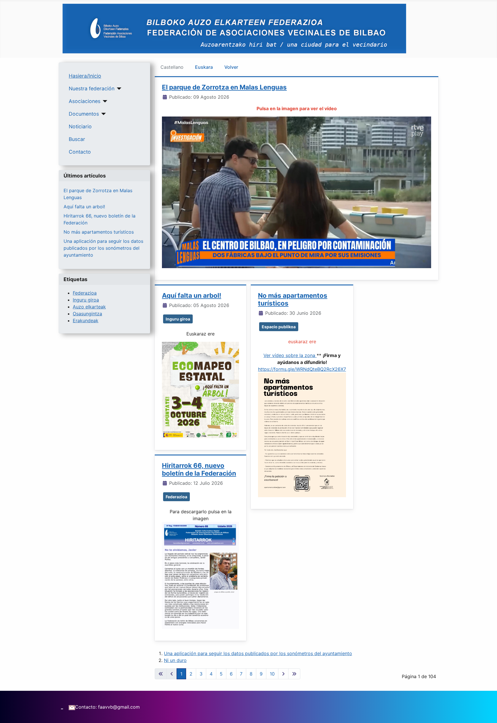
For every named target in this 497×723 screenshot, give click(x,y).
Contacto (80, 152)
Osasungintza (87, 313)
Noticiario (80, 126)
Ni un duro (175, 660)
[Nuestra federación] (118, 88)
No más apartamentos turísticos (99, 232)
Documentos (84, 114)
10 (272, 674)
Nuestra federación (91, 88)
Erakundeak (85, 320)
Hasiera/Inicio (85, 76)
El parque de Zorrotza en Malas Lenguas (224, 87)
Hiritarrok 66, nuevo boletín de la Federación (199, 469)
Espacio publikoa (279, 326)
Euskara (204, 67)
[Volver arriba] (486, 712)
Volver (231, 67)
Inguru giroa (86, 300)
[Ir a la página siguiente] (283, 673)
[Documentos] (102, 114)
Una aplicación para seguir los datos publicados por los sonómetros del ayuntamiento (103, 248)
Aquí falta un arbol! (84, 206)
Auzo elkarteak (89, 307)
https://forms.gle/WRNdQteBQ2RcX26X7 (302, 369)
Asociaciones (84, 101)
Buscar (77, 139)
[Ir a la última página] (294, 673)
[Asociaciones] (104, 101)
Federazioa (85, 293)
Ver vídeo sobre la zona (290, 355)
